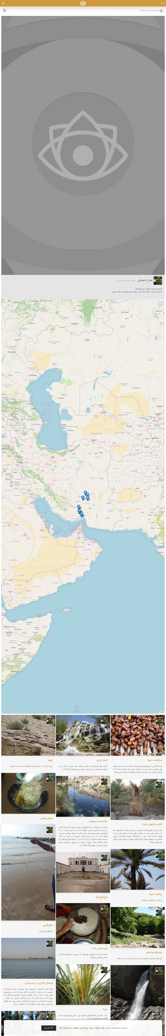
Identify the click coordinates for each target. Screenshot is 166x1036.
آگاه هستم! (48, 1028)
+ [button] (4, 302)
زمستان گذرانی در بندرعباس (39, 983)
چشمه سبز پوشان (98, 821)
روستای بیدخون (154, 952)
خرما (105, 1009)
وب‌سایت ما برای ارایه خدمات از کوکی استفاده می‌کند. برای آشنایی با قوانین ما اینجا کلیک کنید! (93, 1028)
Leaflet (162, 712)
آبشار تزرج (102, 760)
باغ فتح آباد (101, 897)
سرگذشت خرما (155, 760)
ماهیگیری (48, 925)
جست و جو (4, 10)
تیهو (50, 760)
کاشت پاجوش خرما (152, 824)
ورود (3, 3)
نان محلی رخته (99, 948)
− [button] (4, 305)
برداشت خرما (155, 894)
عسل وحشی (46, 818)
